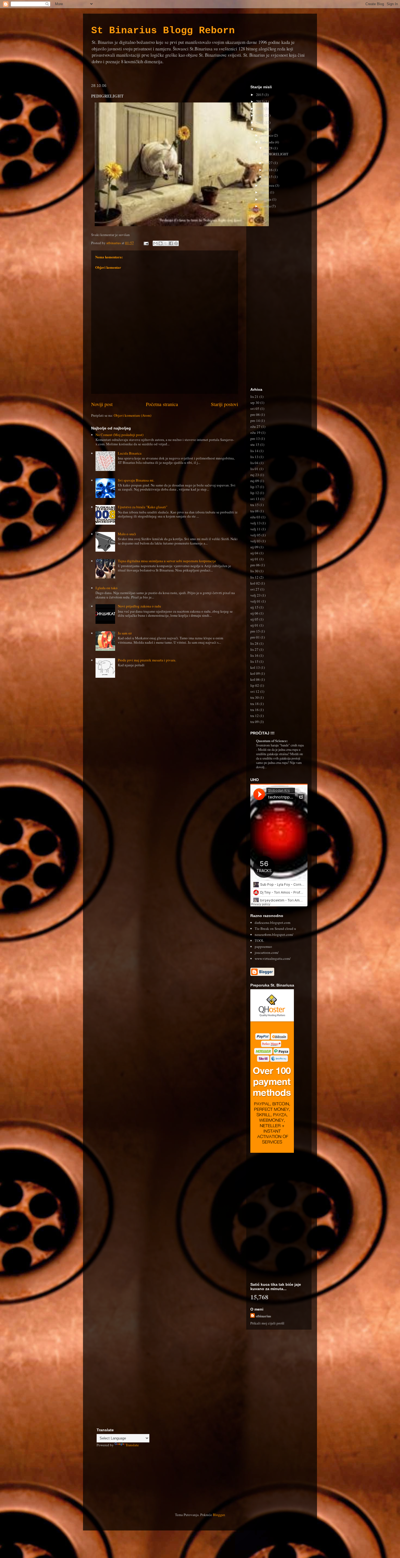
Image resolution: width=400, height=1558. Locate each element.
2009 (260, 108)
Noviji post (102, 404)
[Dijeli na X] (165, 243)
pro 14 (255, 420)
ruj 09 (254, 480)
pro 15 (255, 631)
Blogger (218, 1514)
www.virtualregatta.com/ (273, 958)
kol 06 (255, 679)
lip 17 (254, 486)
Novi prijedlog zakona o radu (139, 606)
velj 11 (255, 529)
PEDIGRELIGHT (275, 154)
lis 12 (254, 577)
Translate (132, 1444)
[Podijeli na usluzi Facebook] (171, 243)
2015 (260, 94)
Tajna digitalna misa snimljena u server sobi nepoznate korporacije (167, 560)
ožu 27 (255, 426)
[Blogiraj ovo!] (160, 243)
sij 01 (254, 558)
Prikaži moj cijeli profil (267, 1323)
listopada (267, 142)
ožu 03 (255, 517)
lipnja (265, 192)
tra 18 (254, 703)
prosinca (267, 135)
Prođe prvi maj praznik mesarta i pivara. (147, 660)
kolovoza (267, 185)
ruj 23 (254, 474)
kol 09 (255, 673)
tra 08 (254, 511)
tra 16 (254, 709)
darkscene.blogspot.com (272, 922)
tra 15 (254, 504)
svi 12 (254, 691)
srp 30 (254, 402)
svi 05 (254, 408)
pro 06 (255, 414)
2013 (260, 101)
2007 (260, 122)
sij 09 (254, 546)
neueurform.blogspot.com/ (274, 934)
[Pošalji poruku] (145, 242)
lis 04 (254, 462)
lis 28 (268, 148)
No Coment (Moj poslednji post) (119, 434)
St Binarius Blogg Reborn (163, 30)
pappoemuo (263, 946)
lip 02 (254, 685)
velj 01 (255, 601)
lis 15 (268, 176)
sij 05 (254, 619)
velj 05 (255, 535)
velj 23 (255, 595)
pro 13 (255, 438)
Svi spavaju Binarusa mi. (136, 480)
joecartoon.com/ (267, 952)
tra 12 (254, 715)
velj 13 (255, 523)
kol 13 (255, 667)
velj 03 (255, 541)
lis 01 (254, 468)
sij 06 (254, 613)
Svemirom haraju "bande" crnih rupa (280, 745)
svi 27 (254, 589)
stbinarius (263, 1315)
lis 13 (254, 456)
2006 (260, 129)
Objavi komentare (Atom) (132, 415)
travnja (266, 206)
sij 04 (254, 552)
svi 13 (254, 498)
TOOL (259, 940)
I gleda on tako (107, 587)
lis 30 (254, 570)
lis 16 (268, 169)
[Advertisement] (278, 299)
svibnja (266, 199)
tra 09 (254, 721)
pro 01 (255, 637)
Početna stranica (162, 404)
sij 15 (254, 607)
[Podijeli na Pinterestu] (176, 243)
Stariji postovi (224, 404)
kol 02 (255, 583)
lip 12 (254, 492)
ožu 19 (255, 432)
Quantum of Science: (272, 740)
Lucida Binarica (129, 453)
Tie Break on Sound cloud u (275, 928)
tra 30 (254, 697)
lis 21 (254, 396)
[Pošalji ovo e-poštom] (155, 243)
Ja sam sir (125, 633)
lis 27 (268, 162)
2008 (260, 115)
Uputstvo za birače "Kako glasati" (142, 506)
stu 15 (254, 444)
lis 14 (254, 450)
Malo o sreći (127, 533)
